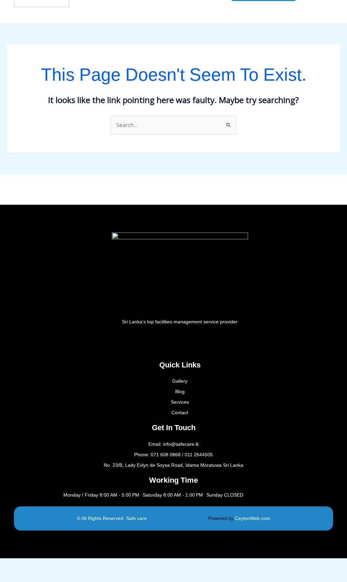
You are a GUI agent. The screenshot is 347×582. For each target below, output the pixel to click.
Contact (179, 412)
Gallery (179, 381)
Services (180, 402)
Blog (180, 391)
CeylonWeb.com (252, 518)
